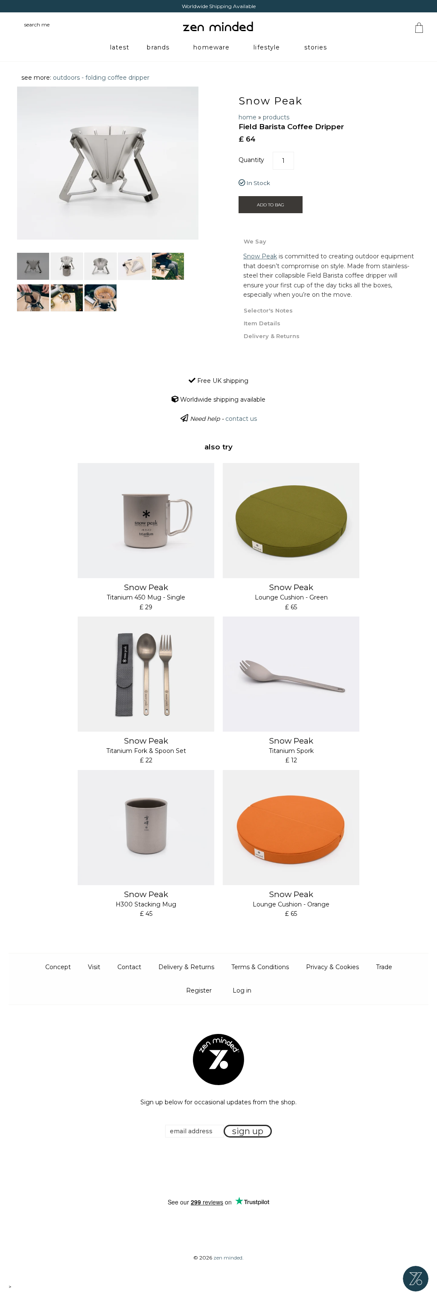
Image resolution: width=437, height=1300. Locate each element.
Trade (384, 967)
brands (158, 47)
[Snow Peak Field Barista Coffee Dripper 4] (134, 266)
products (276, 117)
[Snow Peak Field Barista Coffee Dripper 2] (67, 266)
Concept (58, 967)
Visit (94, 967)
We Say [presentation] (255, 241)
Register (199, 990)
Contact (129, 967)
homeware (211, 47)
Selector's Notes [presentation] (268, 310)
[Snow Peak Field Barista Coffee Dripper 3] (100, 266)
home (247, 117)
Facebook (205, 1168)
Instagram (226, 1168)
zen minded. (228, 1257)
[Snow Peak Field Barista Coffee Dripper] (33, 266)
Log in (242, 990)
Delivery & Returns (186, 967)
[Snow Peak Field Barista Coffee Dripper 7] (67, 297)
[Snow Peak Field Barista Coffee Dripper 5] (168, 266)
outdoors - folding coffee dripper (101, 77)
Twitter (216, 1168)
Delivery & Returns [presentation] (272, 336)
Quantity (251, 160)
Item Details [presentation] (262, 323)
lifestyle (266, 47)
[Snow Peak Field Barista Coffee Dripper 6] (33, 297)
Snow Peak (270, 101)
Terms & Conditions (260, 967)
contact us (241, 419)
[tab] (329, 241)
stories (315, 47)
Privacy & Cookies (332, 967)
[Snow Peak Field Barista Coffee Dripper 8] (100, 297)
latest (120, 47)
